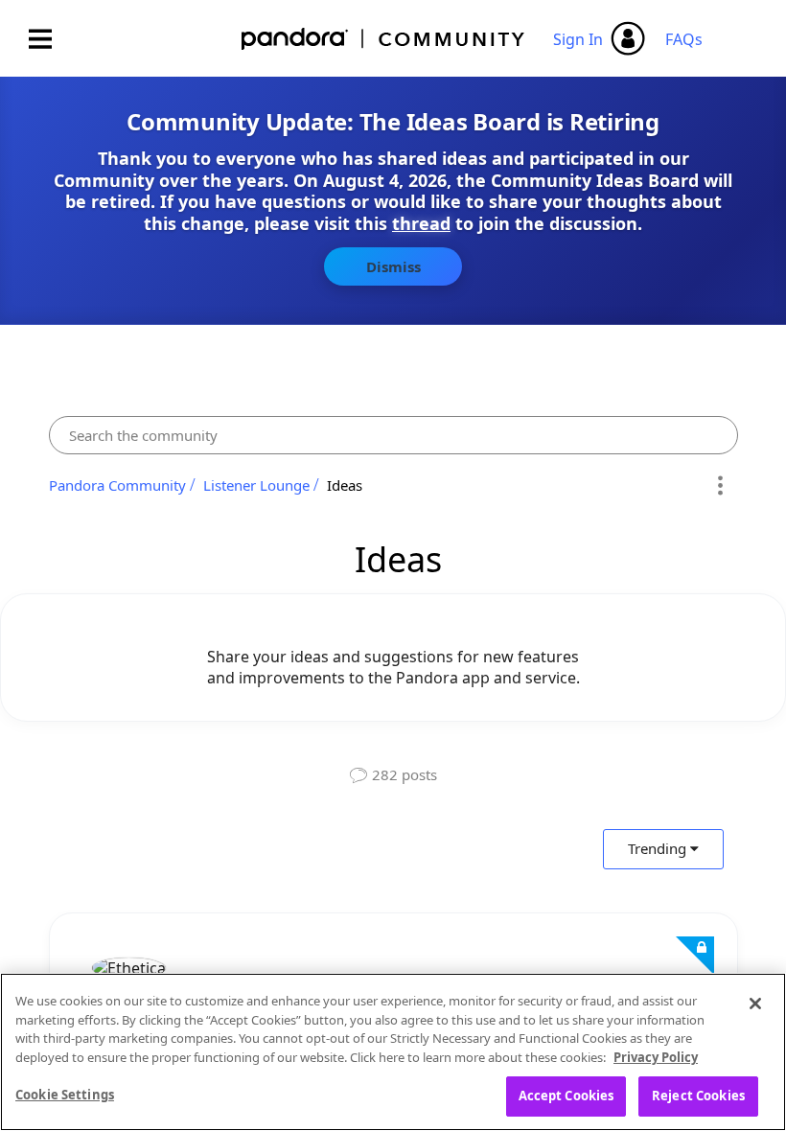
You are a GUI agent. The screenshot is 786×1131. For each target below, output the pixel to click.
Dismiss (393, 266)
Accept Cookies (566, 1095)
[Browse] (50, 38)
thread (421, 223)
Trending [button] (657, 848)
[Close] (755, 1003)
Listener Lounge (256, 485)
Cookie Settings (64, 1094)
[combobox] (393, 435)
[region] (393, 1052)
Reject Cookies (698, 1095)
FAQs (684, 39)
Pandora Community (384, 39)
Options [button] (720, 485)
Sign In (578, 39)
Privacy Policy (655, 1057)
